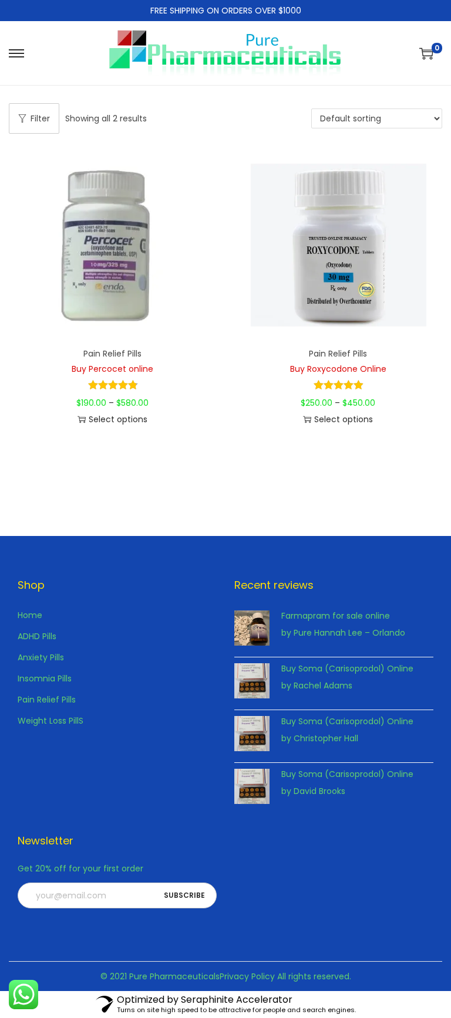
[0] (426, 53)
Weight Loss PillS (50, 721)
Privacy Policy (247, 976)
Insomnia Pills (45, 678)
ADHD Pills (37, 636)
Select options (118, 419)
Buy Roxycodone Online (338, 369)
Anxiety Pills (41, 657)
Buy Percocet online (112, 369)
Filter (40, 118)
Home (30, 615)
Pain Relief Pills (112, 353)
